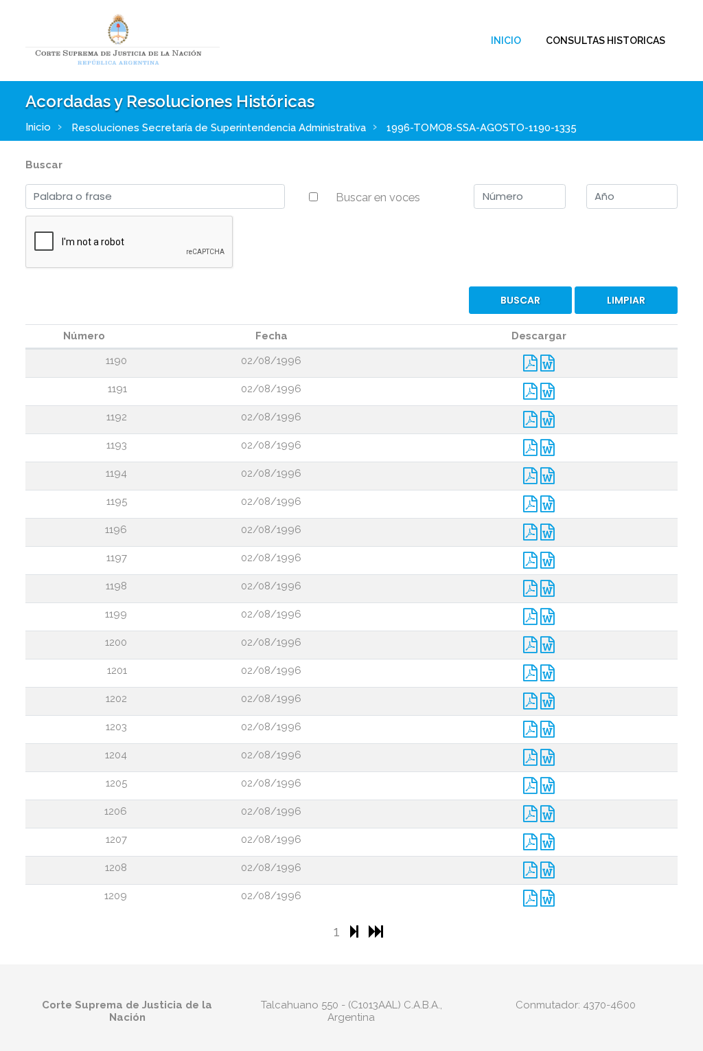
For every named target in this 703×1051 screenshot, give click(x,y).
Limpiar (626, 300)
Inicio (506, 40)
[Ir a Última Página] (376, 931)
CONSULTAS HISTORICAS (605, 40)
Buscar (43, 165)
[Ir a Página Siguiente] (356, 931)
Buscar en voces (378, 197)
